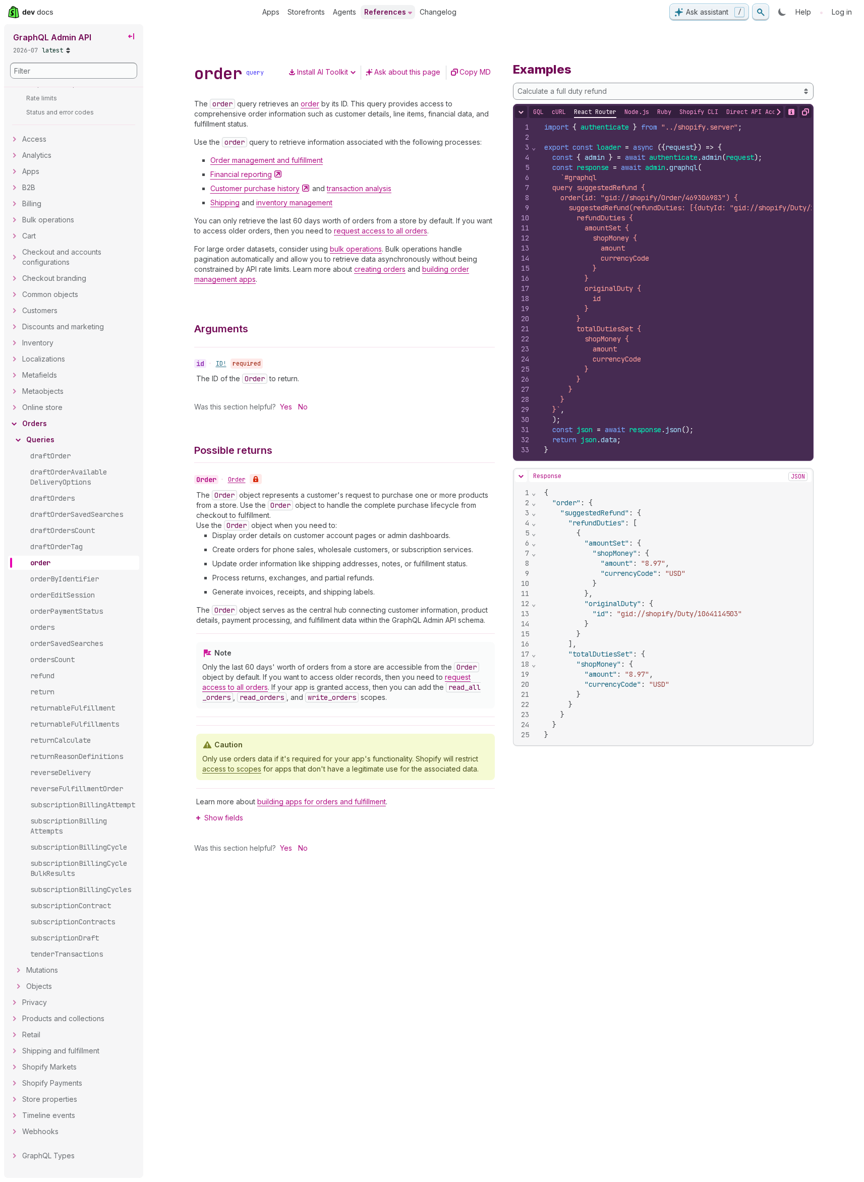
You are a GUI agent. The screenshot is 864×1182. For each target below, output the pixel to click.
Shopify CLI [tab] (698, 112)
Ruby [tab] (664, 112)
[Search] (760, 12)
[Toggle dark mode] (782, 12)
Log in (842, 12)
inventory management (294, 202)
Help (803, 12)
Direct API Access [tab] (756, 112)
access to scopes (231, 768)
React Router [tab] (595, 112)
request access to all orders (380, 230)
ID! (221, 364)
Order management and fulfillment (266, 160)
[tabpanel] (663, 288)
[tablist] (659, 112)
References (385, 12)
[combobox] (663, 91)
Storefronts (306, 12)
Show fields (223, 817)
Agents (344, 12)
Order (237, 480)
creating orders (380, 269)
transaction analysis (359, 188)
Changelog (438, 12)
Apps (270, 12)
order (310, 103)
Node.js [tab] (636, 112)
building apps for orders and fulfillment (321, 801)
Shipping (225, 202)
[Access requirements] (256, 479)
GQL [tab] (538, 112)
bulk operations (356, 249)
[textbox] (675, 614)
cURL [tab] (559, 112)
